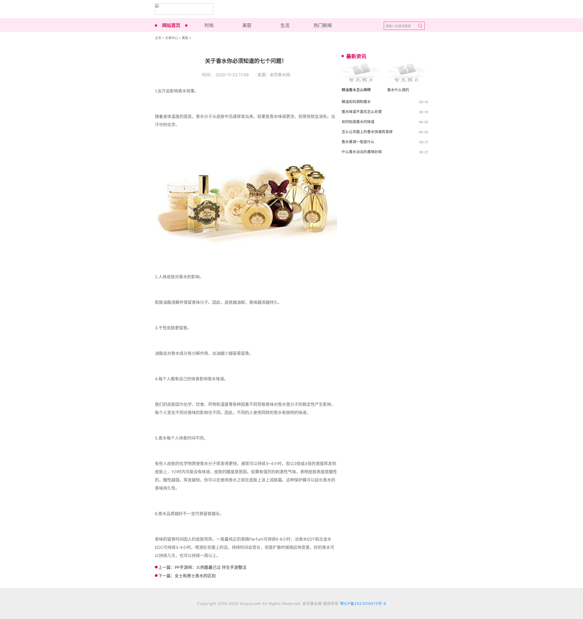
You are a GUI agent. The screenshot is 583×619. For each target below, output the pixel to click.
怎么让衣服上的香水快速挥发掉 (367, 131)
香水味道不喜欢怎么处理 (362, 111)
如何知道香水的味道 (358, 121)
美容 (246, 25)
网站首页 (171, 25)
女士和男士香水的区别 (195, 575)
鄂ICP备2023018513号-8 (363, 603)
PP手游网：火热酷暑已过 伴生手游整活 (210, 567)
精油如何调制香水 (356, 101)
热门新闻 (323, 25)
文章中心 (171, 38)
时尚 (209, 25)
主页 (158, 38)
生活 (284, 25)
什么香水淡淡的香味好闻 (362, 151)
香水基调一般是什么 (358, 141)
